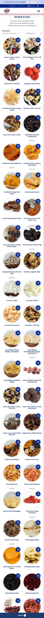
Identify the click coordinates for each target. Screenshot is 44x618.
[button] (31, 6)
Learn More (32, 2)
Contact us (21, 6)
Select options (18, 40)
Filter (21, 615)
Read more (6, 31)
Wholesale (13, 6)
